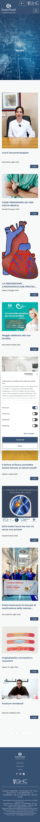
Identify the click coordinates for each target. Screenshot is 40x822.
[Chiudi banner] (37, 374)
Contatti (20, 769)
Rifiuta (20, 446)
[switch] (35, 413)
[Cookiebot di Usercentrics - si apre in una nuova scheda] (25, 374)
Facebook (16, 774)
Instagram (20, 774)
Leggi (34, 166)
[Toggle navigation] (36, 11)
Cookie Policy (20, 763)
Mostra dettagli (29, 433)
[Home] (20, 756)
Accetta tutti (20, 440)
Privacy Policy (20, 766)
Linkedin (23, 774)
